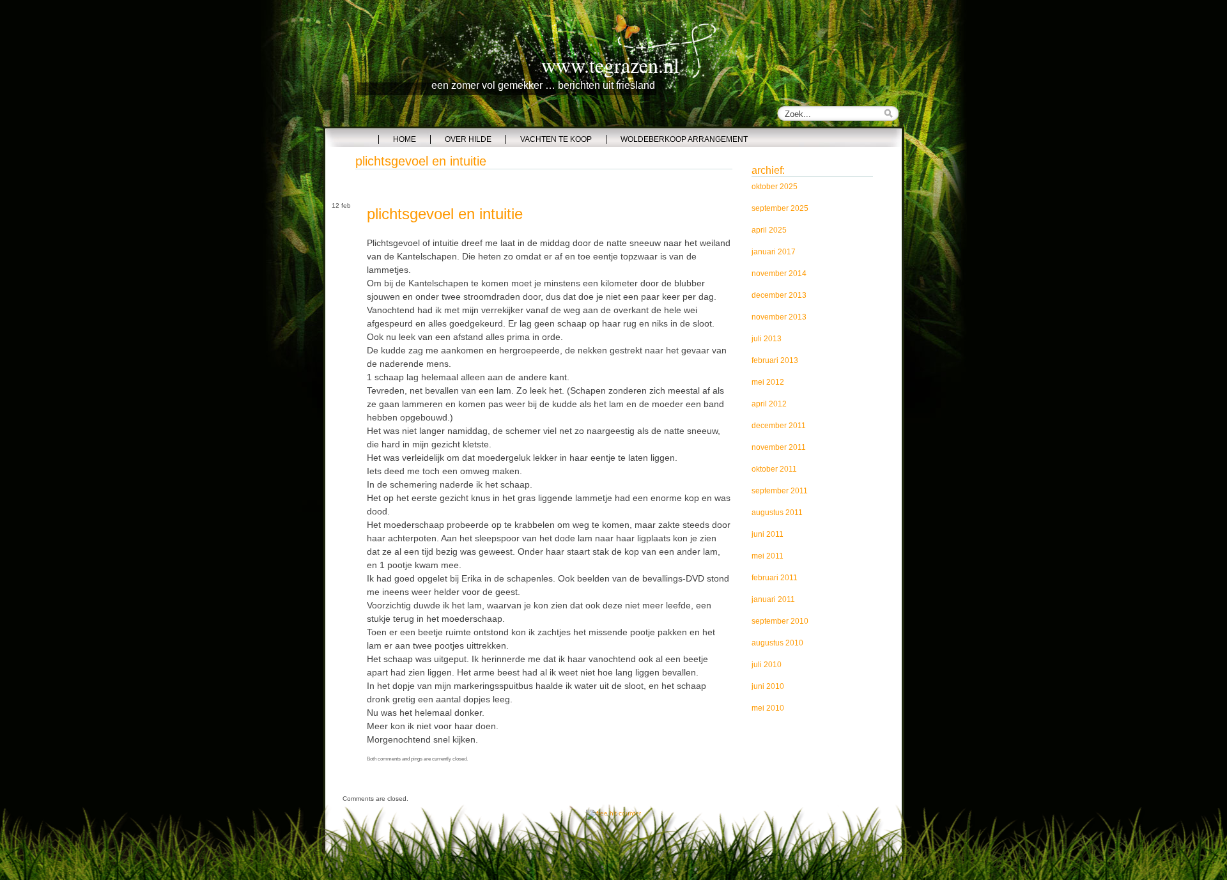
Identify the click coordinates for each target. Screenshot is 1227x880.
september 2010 (780, 621)
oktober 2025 (775, 186)
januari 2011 (773, 599)
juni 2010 (768, 686)
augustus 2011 (777, 512)
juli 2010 (767, 664)
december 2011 (779, 425)
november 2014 (779, 273)
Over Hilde (468, 139)
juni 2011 (767, 534)
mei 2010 (768, 708)
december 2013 (779, 295)
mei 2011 (767, 556)
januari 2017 (774, 251)
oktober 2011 (774, 469)
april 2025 (769, 230)
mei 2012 (768, 382)
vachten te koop (556, 139)
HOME (404, 139)
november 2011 (779, 447)
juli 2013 (767, 338)
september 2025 (780, 208)
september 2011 (780, 490)
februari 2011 (775, 577)
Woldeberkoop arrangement (684, 139)
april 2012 (769, 403)
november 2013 (779, 317)
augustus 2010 (777, 642)
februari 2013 (775, 360)
